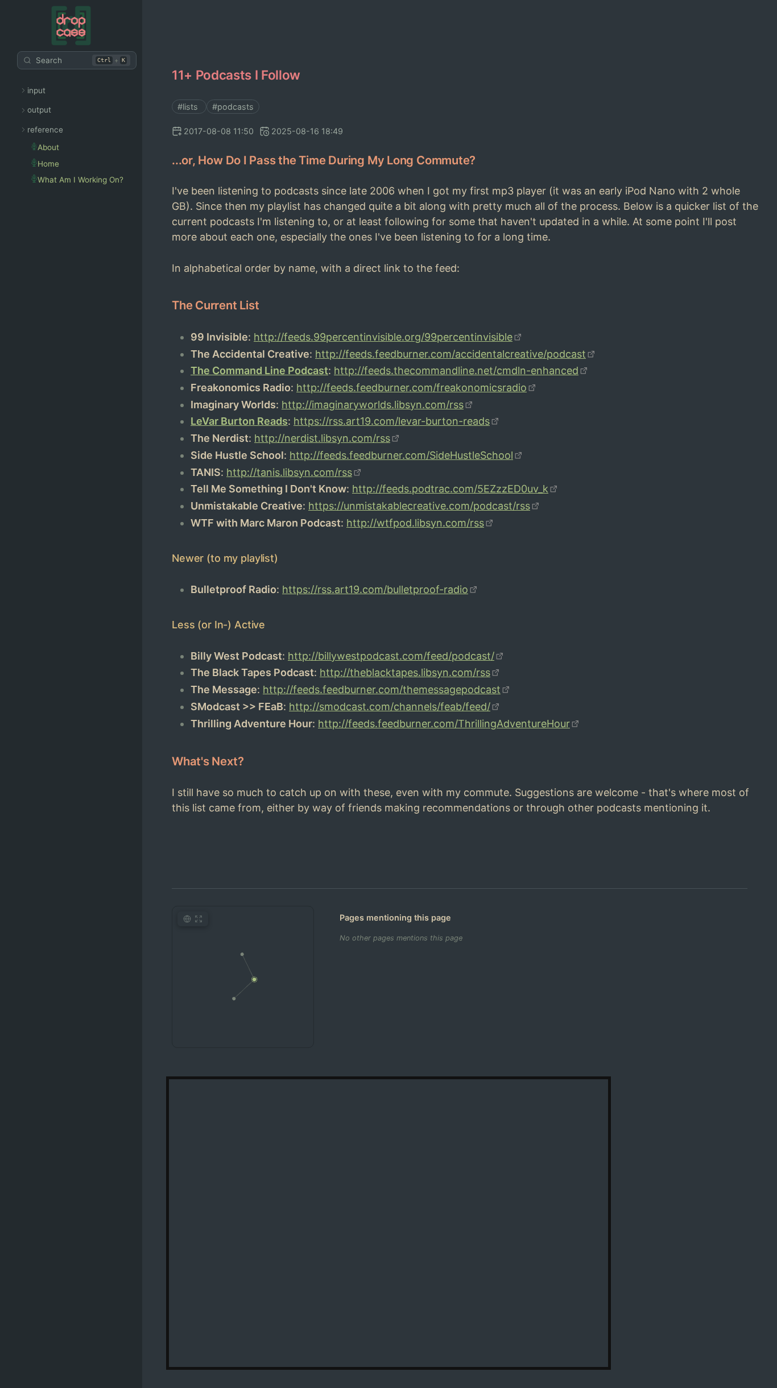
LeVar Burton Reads (239, 421)
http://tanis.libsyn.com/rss (289, 472)
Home (48, 163)
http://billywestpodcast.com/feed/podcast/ (391, 656)
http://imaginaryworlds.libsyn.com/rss (373, 405)
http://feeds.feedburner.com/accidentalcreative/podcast (450, 354)
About (48, 147)
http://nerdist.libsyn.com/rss (322, 438)
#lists (188, 106)
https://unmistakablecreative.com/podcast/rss (419, 506)
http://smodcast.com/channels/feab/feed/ (389, 706)
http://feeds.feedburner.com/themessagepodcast (382, 689)
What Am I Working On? (80, 179)
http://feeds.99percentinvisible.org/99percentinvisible (383, 337)
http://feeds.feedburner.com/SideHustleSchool (401, 455)
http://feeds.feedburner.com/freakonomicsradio (411, 387)
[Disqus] (388, 1221)
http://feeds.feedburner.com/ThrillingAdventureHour (444, 724)
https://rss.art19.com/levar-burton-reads (392, 421)
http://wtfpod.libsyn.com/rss (415, 523)
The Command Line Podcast (259, 370)
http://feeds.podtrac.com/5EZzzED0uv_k (450, 489)
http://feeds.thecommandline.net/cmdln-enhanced (456, 370)
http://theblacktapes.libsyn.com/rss (405, 672)
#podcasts (233, 106)
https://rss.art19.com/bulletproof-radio (375, 589)
